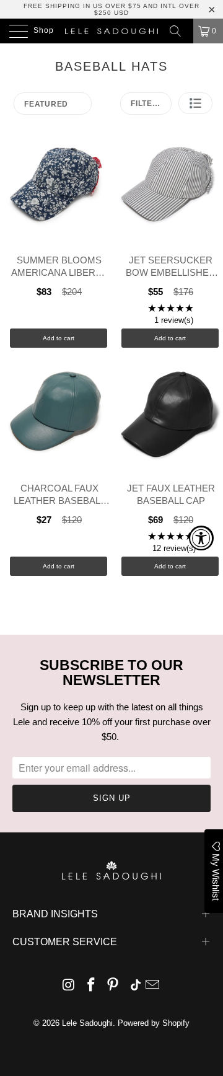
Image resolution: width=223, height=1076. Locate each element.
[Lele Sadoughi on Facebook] (91, 985)
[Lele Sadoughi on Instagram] (69, 985)
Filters (147, 103)
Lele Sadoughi (87, 1023)
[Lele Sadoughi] (111, 31)
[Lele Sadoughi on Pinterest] (113, 985)
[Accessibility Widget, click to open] (201, 538)
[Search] (179, 31)
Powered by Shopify (154, 1023)
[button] (195, 103)
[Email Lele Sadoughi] (153, 985)
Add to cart (58, 338)
